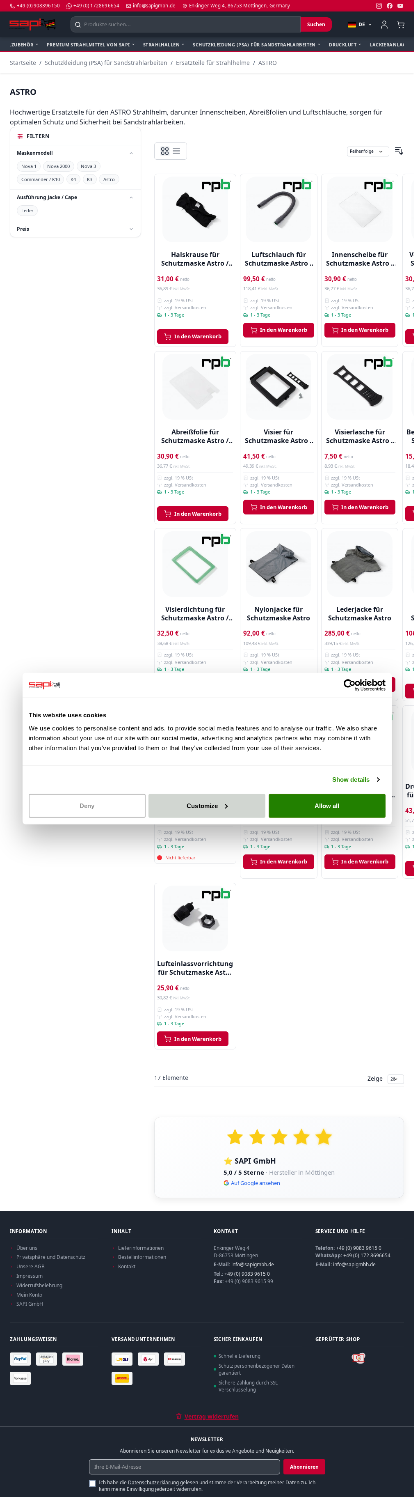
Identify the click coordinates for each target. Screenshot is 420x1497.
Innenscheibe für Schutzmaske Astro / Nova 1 (360, 259)
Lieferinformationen (141, 1247)
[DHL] (123, 1378)
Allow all (327, 805)
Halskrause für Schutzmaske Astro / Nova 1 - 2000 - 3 (195, 259)
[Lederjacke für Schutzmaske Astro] (360, 564)
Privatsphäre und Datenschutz (50, 1257)
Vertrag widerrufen (212, 1416)
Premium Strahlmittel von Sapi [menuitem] (88, 44)
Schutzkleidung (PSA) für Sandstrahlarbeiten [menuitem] (254, 44)
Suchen (316, 24)
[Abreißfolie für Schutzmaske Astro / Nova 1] (195, 387)
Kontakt (126, 1266)
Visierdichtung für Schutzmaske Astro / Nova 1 (195, 613)
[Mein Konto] (384, 24)
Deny (87, 805)
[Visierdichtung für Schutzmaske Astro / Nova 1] (195, 564)
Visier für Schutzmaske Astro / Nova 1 (279, 436)
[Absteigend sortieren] (399, 151)
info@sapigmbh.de (252, 1264)
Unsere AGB (30, 1266)
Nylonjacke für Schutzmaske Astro (278, 613)
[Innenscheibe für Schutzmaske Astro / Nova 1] (360, 210)
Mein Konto (29, 1294)
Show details (351, 779)
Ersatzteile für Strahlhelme (213, 63)
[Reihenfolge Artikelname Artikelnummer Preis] (368, 150)
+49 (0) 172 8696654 (366, 1255)
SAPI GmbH (29, 1303)
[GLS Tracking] (123, 1359)
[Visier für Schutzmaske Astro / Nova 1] (278, 387)
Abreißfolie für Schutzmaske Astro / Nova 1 (195, 436)
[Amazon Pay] (47, 1359)
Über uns (26, 1247)
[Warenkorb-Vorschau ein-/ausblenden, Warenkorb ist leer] (400, 24)
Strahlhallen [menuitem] (161, 44)
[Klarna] (73, 1359)
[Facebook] (389, 5)
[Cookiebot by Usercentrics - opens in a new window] (350, 685)
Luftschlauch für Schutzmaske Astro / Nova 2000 (279, 259)
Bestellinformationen (142, 1257)
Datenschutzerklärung (153, 1482)
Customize (202, 805)
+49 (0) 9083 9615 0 (247, 1273)
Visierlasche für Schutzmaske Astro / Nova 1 (360, 436)
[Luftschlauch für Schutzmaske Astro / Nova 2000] (278, 210)
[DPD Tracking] (149, 1359)
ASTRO (267, 63)
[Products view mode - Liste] (165, 151)
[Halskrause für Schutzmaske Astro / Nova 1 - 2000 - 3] (195, 210)
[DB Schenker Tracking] (175, 1359)
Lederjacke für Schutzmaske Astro (359, 613)
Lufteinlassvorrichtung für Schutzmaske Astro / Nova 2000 (195, 968)
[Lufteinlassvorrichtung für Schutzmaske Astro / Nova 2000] (195, 918)
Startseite (23, 63)
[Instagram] (379, 5)
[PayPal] (21, 1359)
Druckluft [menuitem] (342, 44)
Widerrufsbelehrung (39, 1285)
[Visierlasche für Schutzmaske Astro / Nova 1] (360, 387)
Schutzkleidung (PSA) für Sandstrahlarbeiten (106, 63)
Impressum (29, 1275)
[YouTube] (400, 5)
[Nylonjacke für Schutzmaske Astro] (278, 564)
